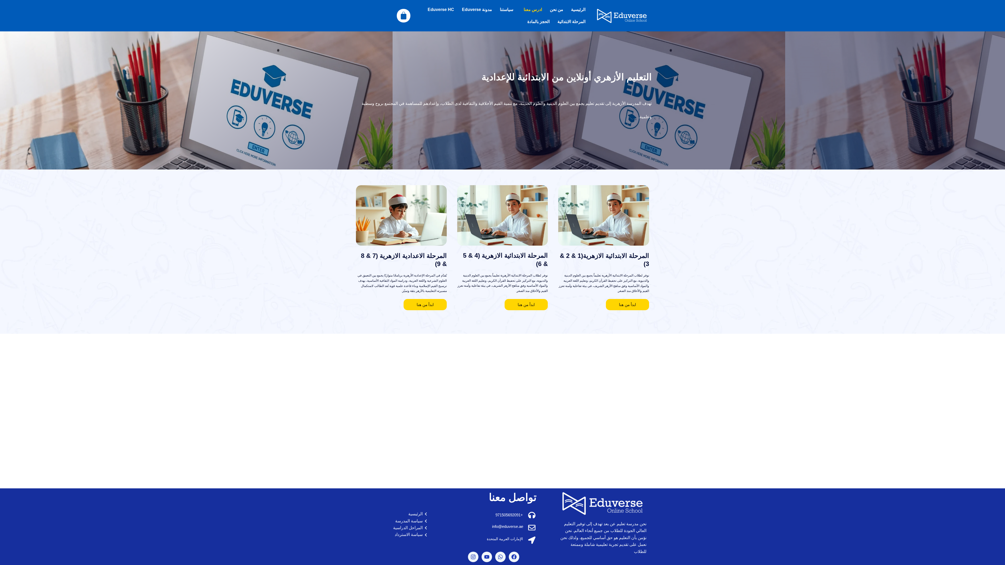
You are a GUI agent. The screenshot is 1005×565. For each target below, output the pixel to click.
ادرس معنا (533, 9)
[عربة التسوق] (403, 15)
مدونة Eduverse (477, 9)
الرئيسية (578, 9)
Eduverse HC (441, 9)
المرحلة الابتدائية (571, 21)
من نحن (556, 9)
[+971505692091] (531, 515)
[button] (531, 10)
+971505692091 (509, 515)
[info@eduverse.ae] (531, 527)
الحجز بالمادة (538, 21)
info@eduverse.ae (507, 526)
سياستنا (506, 9)
